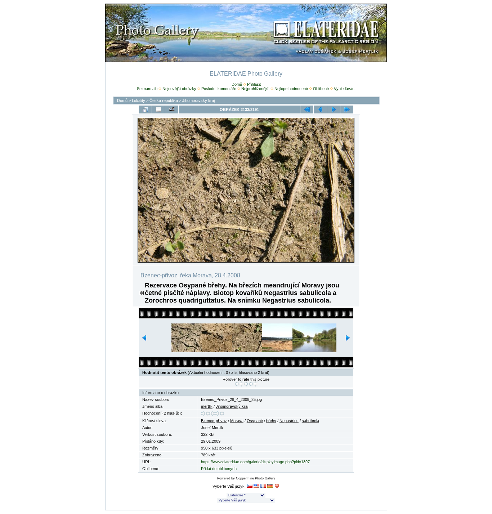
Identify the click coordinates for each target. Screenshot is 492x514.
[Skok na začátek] (306, 109)
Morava (236, 421)
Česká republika (163, 100)
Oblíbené (321, 88)
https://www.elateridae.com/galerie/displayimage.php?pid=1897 (255, 462)
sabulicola (310, 421)
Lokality (138, 100)
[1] (236, 383)
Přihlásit (254, 84)
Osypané (255, 421)
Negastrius (289, 421)
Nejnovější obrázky (179, 88)
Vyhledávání (344, 88)
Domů (237, 84)
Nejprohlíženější (255, 88)
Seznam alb (147, 88)
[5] (255, 383)
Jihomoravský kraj (198, 100)
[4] (251, 383)
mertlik (207, 406)
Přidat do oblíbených (219, 468)
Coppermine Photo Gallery (255, 478)
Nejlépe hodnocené (291, 88)
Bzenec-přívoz (214, 421)
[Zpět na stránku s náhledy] (145, 109)
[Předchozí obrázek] (320, 109)
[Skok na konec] (346, 109)
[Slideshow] (171, 109)
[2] (241, 383)
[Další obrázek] (333, 109)
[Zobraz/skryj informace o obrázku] (158, 109)
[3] (246, 383)
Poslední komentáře (218, 88)
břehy (271, 421)
